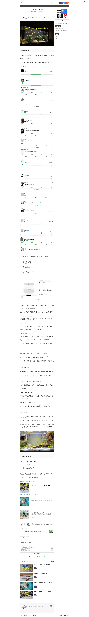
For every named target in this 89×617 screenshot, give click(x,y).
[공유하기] (23, 537)
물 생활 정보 (24, 542)
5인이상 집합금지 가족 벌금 (60, 28)
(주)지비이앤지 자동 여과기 (26, 530)
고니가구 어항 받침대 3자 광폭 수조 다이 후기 (42, 564)
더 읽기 (36, 567)
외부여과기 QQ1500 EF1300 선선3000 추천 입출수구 (28, 494)
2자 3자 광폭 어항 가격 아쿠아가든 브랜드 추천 (27, 481)
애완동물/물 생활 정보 (34, 11)
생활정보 (28, 5)
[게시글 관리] (24, 537)
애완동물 (22, 542)
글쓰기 (57, 38)
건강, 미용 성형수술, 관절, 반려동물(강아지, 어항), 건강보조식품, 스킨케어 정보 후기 (34, 606)
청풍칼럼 (36, 5)
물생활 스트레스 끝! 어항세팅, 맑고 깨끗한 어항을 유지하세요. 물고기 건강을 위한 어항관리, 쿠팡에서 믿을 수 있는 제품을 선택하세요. (37, 525)
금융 (44, 5)
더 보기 (52, 561)
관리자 (57, 36)
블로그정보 (40, 5)
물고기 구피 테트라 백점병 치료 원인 (24, 550)
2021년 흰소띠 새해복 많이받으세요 (61, 30)
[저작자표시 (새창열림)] (30, 537)
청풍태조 (22, 3)
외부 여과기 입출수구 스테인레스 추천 (25, 546)
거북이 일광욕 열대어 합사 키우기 (24, 549)
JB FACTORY (66, 615)
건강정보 (24, 5)
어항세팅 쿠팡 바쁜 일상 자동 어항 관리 (28, 523)
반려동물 (32, 5)
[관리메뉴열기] (87, 1)
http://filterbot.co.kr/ (23, 528)
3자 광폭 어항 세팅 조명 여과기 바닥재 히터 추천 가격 (36, 9)
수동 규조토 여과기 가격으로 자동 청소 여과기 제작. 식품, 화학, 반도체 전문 (33, 531)
